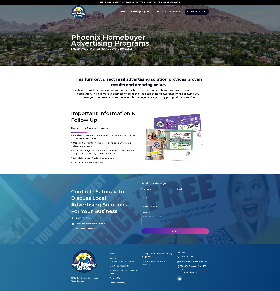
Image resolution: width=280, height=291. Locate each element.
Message (145, 212)
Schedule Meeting (118, 283)
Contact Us (115, 278)
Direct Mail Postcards (119, 266)
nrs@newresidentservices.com (90, 223)
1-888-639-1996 (83, 218)
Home (112, 254)
